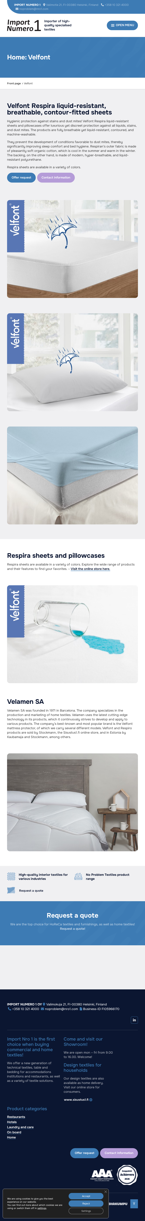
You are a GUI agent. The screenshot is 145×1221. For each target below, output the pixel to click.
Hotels (12, 1122)
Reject (86, 1203)
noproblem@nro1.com (33, 9)
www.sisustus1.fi (76, 1100)
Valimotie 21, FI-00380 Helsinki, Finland (72, 5)
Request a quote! (72, 929)
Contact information (56, 177)
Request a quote (31, 891)
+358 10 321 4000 (117, 5)
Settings (86, 1211)
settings (41, 1208)
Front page (14, 83)
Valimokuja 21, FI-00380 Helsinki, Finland (76, 1004)
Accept (86, 1196)
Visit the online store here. (90, 569)
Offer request (21, 177)
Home (11, 1137)
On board (14, 1132)
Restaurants (16, 1117)
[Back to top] (134, 1203)
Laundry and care (20, 1127)
